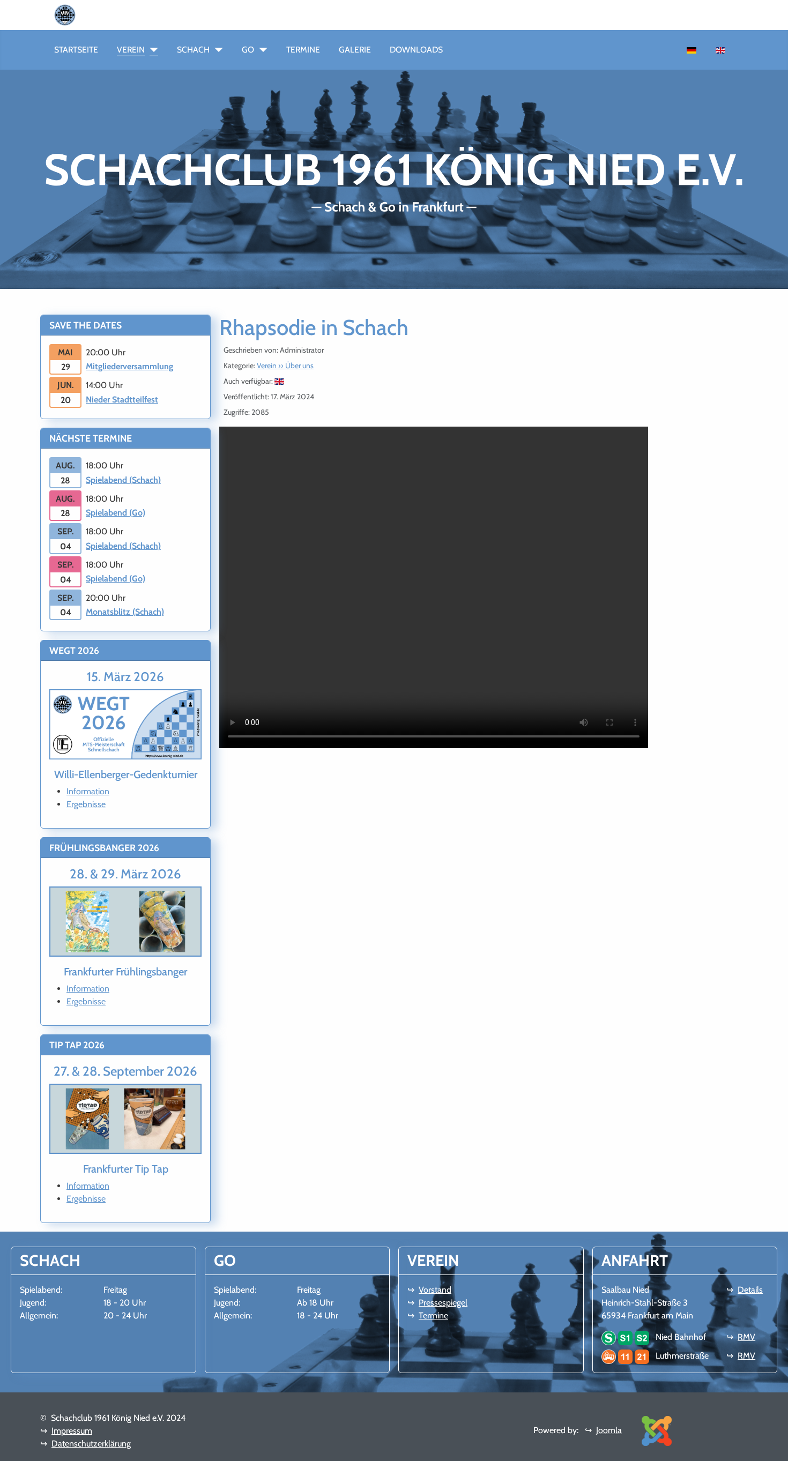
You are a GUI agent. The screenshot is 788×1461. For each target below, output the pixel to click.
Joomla (609, 1430)
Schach (193, 49)
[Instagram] (97, 14)
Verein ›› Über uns (285, 365)
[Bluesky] (105, 14)
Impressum (71, 1431)
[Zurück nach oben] (774, 1447)
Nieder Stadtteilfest (122, 399)
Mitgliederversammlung (129, 366)
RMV (746, 1337)
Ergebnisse (86, 804)
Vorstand (435, 1290)
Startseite (76, 49)
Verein (131, 49)
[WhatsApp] (80, 14)
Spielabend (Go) (115, 513)
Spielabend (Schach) (123, 480)
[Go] (260, 49)
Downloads (416, 49)
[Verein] (151, 49)
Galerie (355, 49)
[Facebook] (88, 14)
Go (248, 49)
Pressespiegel (443, 1303)
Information (87, 791)
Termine (303, 49)
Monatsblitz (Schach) (125, 612)
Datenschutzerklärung (91, 1443)
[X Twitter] (114, 14)
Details (750, 1290)
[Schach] (216, 49)
